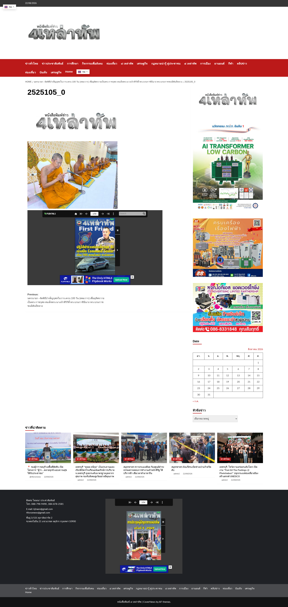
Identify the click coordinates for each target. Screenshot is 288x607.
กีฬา (230, 63)
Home (69, 71)
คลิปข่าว (242, 63)
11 (218, 375)
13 (238, 375)
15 (258, 375)
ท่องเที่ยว (111, 63)
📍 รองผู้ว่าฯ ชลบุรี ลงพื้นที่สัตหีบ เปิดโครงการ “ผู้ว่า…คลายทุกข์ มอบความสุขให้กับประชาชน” (47, 470)
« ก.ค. (196, 401)
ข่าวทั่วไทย (31, 63)
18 (218, 382)
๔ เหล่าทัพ (127, 63)
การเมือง (205, 63)
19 (227, 382)
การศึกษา (72, 63)
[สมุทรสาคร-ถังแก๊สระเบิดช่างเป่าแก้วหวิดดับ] (192, 448)
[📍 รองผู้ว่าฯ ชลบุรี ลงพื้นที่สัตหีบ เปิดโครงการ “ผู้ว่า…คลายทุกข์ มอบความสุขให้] (48, 448)
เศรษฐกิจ (142, 63)
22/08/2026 (48, 477)
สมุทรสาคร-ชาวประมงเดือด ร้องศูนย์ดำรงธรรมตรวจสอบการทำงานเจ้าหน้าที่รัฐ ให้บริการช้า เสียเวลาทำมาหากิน (143, 470)
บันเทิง (43, 72)
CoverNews (149, 602)
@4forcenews (35, 477)
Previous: (65, 300)
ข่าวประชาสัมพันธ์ (52, 63)
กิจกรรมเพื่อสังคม (92, 63)
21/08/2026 (91, 480)
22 (258, 382)
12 (227, 375)
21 (249, 382)
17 (209, 382)
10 (209, 375)
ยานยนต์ (219, 63)
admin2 (81, 480)
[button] (261, 68)
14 (249, 375)
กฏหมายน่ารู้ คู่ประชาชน (165, 63)
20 (238, 382)
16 (198, 382)
